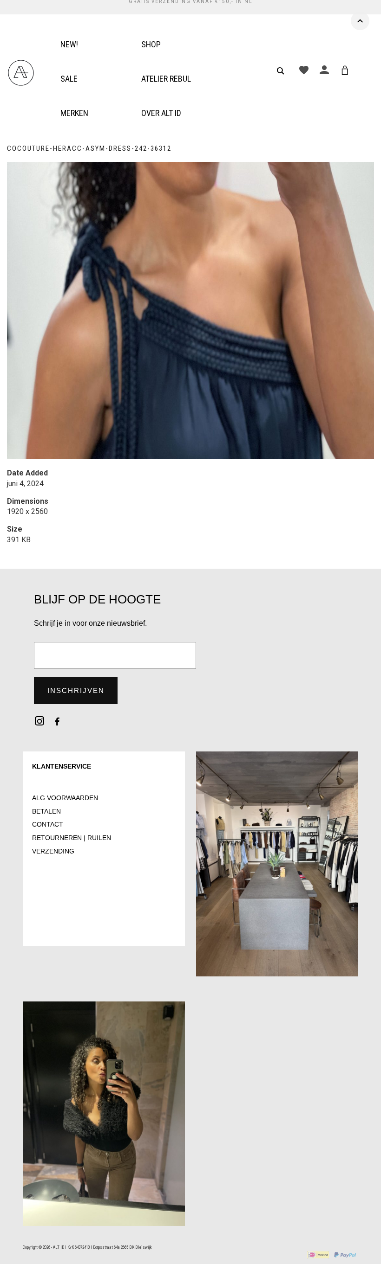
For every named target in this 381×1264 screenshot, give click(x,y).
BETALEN (46, 811)
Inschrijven (76, 690)
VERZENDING (53, 851)
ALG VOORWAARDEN (65, 798)
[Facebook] (57, 720)
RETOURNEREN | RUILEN (71, 837)
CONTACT (47, 824)
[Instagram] (39, 720)
